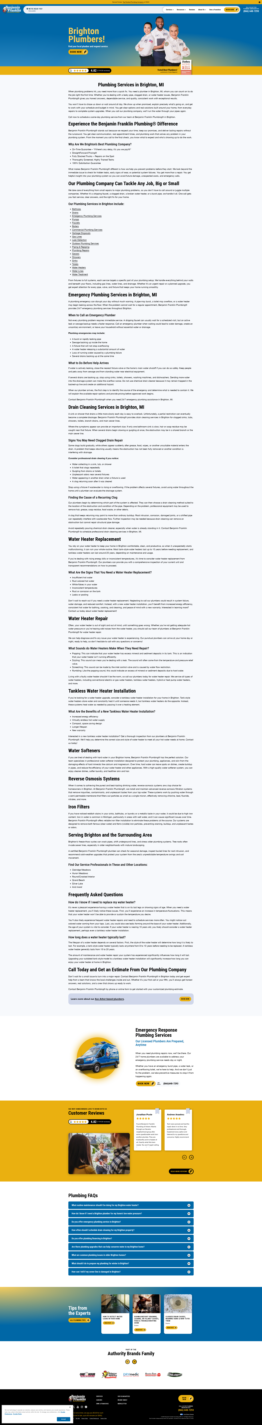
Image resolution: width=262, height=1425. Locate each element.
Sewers (75, 253)
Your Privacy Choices (188, 1414)
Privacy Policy (84, 1418)
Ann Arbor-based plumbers (109, 999)
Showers (76, 257)
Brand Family (122, 1400)
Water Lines (78, 271)
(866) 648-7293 (251, 11)
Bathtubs (76, 209)
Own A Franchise (102, 1404)
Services (99, 1396)
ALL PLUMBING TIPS (78, 1320)
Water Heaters (79, 267)
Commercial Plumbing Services (87, 229)
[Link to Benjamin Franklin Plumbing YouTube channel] (78, 1407)
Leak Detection (79, 240)
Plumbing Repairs (80, 250)
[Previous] (184, 1157)
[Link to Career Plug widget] (86, 1407)
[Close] (70, 1407)
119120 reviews (103, 1122)
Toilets (75, 264)
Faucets (76, 222)
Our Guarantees (124, 1396)
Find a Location (32, 10)
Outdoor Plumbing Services (85, 243)
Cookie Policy (17, 1414)
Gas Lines (77, 236)
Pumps (75, 219)
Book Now (230, 10)
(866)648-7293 (170, 1083)
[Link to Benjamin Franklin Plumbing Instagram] (82, 1407)
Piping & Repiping (80, 247)
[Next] (191, 1157)
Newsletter (122, 1404)
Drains (75, 212)
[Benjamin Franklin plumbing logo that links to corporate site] (11, 9)
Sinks (75, 260)
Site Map (78, 1418)
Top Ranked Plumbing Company (133, 2)
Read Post (108, 1323)
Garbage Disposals (81, 233)
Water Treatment (80, 274)
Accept (63, 1419)
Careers (99, 1400)
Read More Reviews (179, 1171)
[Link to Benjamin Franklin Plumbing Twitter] (73, 1407)
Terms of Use (104, 1418)
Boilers (75, 226)
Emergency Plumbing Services (87, 216)
